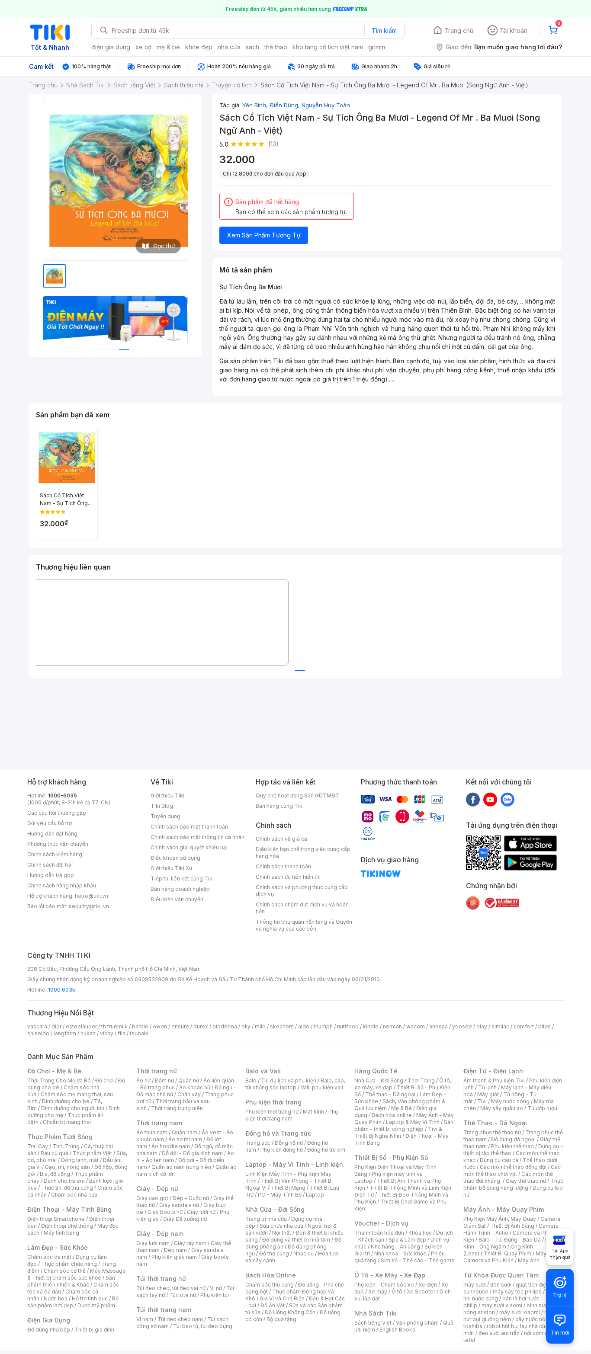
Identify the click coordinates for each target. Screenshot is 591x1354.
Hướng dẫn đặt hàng (52, 833)
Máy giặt (488, 1094)
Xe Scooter (421, 1291)
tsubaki (139, 1033)
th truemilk (114, 1026)
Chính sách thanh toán (283, 866)
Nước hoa (55, 1298)
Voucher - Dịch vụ (381, 1223)
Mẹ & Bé (401, 1108)
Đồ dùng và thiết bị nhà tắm (296, 1239)
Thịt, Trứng (66, 1146)
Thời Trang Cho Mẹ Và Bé (59, 1080)
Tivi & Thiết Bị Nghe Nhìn (398, 1132)
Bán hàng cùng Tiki (280, 806)
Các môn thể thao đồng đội (513, 1167)
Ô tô (397, 1291)
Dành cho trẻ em (64, 1181)
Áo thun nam (151, 1132)
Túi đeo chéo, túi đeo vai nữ (171, 1288)
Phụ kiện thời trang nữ (272, 1111)
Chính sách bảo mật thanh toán (189, 826)
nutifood (348, 1026)
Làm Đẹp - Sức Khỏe (57, 1247)
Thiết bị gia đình (94, 1329)
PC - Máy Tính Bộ (280, 1194)
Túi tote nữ (182, 1295)
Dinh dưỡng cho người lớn (72, 1108)
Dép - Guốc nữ (191, 1198)
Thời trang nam (159, 1123)
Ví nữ (216, 1288)
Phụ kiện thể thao (512, 1146)
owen (160, 1026)
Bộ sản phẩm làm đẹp (73, 1302)
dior (56, 1026)
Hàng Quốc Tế (375, 1071)
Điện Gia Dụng (48, 1320)
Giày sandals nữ (179, 1205)
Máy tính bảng (61, 1232)
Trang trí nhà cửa (266, 1219)
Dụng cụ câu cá (499, 1160)
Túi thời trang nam (163, 1309)
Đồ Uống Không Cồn (290, 1312)
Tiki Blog (162, 806)
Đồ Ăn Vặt (272, 1305)
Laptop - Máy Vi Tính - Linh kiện (294, 1164)
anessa (438, 1026)
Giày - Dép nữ (157, 1188)
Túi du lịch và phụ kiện (288, 1080)
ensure (180, 1026)
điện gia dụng (110, 47)
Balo (251, 1080)
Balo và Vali (263, 1071)
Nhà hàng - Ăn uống (395, 1246)
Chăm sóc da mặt (49, 1257)
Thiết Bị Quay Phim (507, 1253)
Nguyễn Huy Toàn (326, 105)
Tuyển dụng (165, 816)
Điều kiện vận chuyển (177, 899)
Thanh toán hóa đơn (379, 1232)
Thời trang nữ (156, 1071)
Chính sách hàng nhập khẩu (61, 885)
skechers (282, 1026)
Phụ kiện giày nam (174, 1257)
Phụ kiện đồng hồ (281, 1149)
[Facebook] (473, 799)
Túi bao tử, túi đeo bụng (202, 1326)
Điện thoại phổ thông (67, 1226)
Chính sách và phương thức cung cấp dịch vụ (302, 890)
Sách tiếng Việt (373, 1322)
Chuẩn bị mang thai (67, 1122)
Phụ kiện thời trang (273, 1102)
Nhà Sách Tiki (375, 1313)
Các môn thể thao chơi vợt (512, 1170)
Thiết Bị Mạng (288, 1187)
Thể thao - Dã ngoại (390, 1094)
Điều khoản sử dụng (175, 858)
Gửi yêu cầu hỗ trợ (49, 823)
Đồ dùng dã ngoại (513, 1139)
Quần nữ (188, 1080)
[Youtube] (490, 799)
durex (200, 1026)
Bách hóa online (392, 1115)
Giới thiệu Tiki (167, 795)
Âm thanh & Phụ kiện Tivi (494, 1080)
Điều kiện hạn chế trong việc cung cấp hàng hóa (303, 852)
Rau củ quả (54, 1153)
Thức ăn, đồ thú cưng (67, 1187)
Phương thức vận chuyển (57, 844)
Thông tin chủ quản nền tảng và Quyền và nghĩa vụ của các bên (304, 925)
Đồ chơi (104, 1080)
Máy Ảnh (529, 1260)
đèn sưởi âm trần (499, 1333)
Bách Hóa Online (270, 1275)
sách (252, 47)
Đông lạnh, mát (80, 1160)
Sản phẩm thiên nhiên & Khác (71, 1281)
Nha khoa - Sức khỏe (400, 1253)
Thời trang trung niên (177, 1108)
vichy (106, 1033)
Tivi (482, 1101)
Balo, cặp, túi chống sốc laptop (295, 1084)
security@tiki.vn (89, 906)
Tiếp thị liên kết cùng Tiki (182, 878)
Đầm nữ (164, 1080)
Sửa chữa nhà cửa (281, 1226)
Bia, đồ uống (55, 1174)
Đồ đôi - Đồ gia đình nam (192, 1153)
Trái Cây (37, 1146)
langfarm (65, 1033)
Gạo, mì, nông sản (67, 1167)
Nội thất (281, 1232)
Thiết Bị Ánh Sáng (512, 1226)
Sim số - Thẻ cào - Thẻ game (418, 1260)
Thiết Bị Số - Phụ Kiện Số (391, 1157)
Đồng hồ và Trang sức (278, 1133)
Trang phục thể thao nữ (492, 1132)
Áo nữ (143, 1080)
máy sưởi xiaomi (519, 1312)
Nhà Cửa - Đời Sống (275, 1209)
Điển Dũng (286, 105)
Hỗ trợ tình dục (90, 1298)
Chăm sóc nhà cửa (74, 1194)
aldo (303, 1026)
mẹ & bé (168, 47)
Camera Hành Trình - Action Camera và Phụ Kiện (511, 1233)
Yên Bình (256, 105)
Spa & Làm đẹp (407, 1239)
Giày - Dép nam (159, 1233)
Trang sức (257, 1143)
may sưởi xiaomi (502, 1305)
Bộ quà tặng (281, 1319)
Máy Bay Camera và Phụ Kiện (510, 1257)
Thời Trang (421, 1080)
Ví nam (144, 1319)
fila (121, 1033)
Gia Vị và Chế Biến (282, 1298)
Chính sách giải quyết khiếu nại (189, 847)
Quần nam (184, 1132)
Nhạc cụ (303, 1253)
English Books (397, 1329)
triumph (323, 1026)
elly (246, 1026)
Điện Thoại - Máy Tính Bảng (69, 1209)
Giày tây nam (190, 1243)
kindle (371, 1026)
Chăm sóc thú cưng (269, 1284)
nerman (392, 1026)
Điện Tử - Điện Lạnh (493, 1071)
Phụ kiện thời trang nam (291, 1115)
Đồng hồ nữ (289, 1143)
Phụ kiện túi (214, 1295)
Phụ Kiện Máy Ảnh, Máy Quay (499, 1219)
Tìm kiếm (384, 30)
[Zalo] (507, 799)
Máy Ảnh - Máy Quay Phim (503, 1209)
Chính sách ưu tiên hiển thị (288, 877)
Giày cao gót (152, 1198)
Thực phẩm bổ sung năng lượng (513, 1184)
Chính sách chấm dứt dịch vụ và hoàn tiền (302, 908)
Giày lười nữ (201, 1212)
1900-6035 (62, 795)
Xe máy (377, 1291)
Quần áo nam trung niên (181, 1167)
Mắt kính (313, 1111)
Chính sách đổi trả (49, 864)
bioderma (224, 1026)
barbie (140, 1026)
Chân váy (189, 1094)
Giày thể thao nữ (526, 1181)
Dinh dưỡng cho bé (66, 1101)
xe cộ (143, 47)
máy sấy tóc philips (517, 1291)
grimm (376, 47)
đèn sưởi (500, 1284)
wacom (415, 1026)
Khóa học (420, 1232)
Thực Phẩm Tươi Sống (60, 1136)
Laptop (315, 1194)
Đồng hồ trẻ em (326, 1149)
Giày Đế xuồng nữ (185, 1219)
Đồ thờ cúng (274, 1253)
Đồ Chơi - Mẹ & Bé (54, 1071)
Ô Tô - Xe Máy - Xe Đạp (389, 1275)
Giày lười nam (153, 1243)
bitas (544, 1026)
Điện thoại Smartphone (56, 1219)
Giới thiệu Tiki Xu (171, 868)
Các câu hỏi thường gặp (56, 813)
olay (481, 1026)
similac (500, 1026)
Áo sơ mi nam (185, 1139)
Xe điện (427, 1284)
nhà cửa (229, 47)
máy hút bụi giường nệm (509, 1315)
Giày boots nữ (165, 1212)
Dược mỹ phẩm (96, 1305)
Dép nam (175, 1250)
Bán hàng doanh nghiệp (180, 889)
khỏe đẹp (198, 47)
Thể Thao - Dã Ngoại (495, 1123)
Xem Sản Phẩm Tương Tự (264, 235)
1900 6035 (61, 989)
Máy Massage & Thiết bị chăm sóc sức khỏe (76, 1274)
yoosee (462, 1026)
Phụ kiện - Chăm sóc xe (384, 1284)
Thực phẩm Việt (92, 1153)
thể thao (275, 47)
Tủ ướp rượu (542, 1108)
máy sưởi (474, 1284)
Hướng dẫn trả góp (50, 875)
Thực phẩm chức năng (69, 1264)
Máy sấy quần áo (501, 1108)
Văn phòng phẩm (417, 1322)
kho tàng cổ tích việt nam (327, 47)
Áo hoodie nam (170, 1146)
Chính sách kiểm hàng (54, 854)
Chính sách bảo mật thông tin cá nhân (197, 837)
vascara (37, 1026)
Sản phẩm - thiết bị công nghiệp (403, 1125)
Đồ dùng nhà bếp (48, 1329)
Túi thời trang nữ (161, 1278)
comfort (524, 1026)
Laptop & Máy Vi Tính (413, 1122)
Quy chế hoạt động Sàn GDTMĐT (297, 795)
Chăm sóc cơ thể (65, 1271)
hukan (88, 1033)
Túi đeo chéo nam (180, 1319)
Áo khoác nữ (194, 1087)
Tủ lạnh (487, 1087)
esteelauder (81, 1026)
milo (260, 1026)
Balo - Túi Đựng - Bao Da (510, 1239)
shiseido (38, 1033)
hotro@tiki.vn (91, 896)
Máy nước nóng (510, 1101)
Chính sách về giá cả (281, 838)
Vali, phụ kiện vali (322, 1087)
